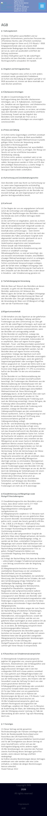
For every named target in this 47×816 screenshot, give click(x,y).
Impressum (23, 804)
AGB (24, 808)
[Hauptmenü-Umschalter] (42, 6)
